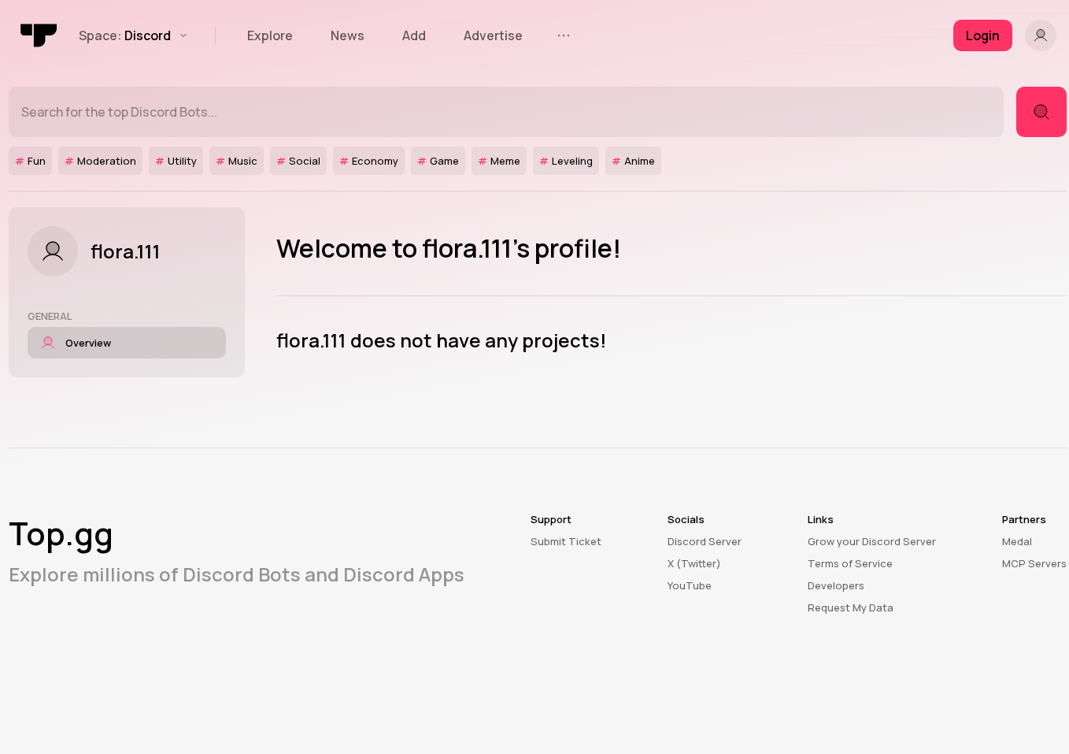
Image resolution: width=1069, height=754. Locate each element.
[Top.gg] (39, 35)
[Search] (1041, 112)
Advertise (493, 35)
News (347, 35)
